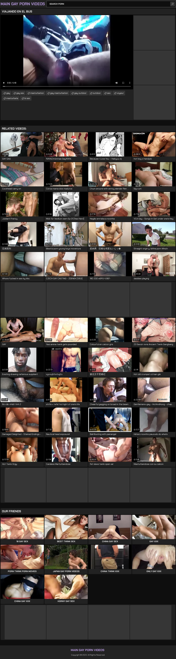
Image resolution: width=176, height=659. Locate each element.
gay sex (20, 93)
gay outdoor (80, 93)
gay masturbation (59, 93)
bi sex (27, 98)
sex (109, 93)
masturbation (37, 93)
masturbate (12, 98)
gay (8, 93)
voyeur (120, 93)
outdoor (97, 93)
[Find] (172, 4)
